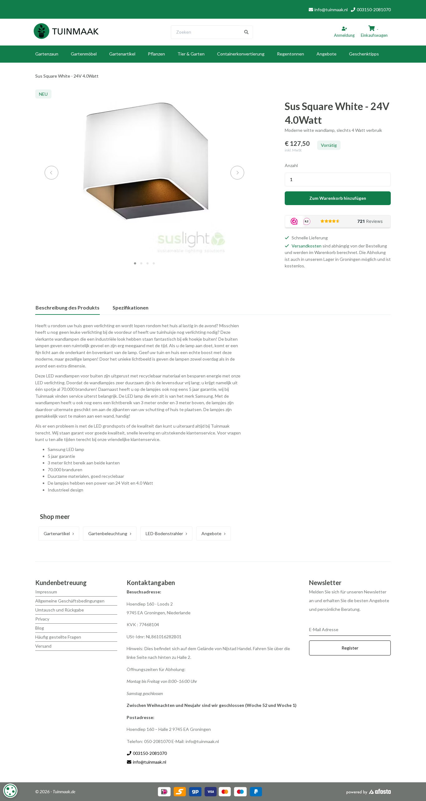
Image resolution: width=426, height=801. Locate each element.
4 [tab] (154, 264)
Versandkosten (307, 245)
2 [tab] (141, 264)
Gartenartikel (122, 53)
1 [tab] (135, 264)
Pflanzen (156, 53)
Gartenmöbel (84, 53)
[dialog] (10, 791)
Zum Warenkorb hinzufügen (337, 198)
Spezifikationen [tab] (130, 307)
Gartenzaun (46, 53)
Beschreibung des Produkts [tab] (67, 307)
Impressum (46, 591)
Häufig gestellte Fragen (58, 637)
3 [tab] (147, 264)
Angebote (326, 53)
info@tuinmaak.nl (331, 9)
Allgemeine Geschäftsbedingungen (69, 600)
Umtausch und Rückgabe (59, 609)
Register (349, 647)
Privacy (42, 618)
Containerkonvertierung (240, 53)
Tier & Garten (191, 53)
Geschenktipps (364, 53)
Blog (39, 628)
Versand (43, 646)
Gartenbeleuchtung (107, 533)
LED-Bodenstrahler (164, 533)
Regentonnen (290, 53)
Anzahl (291, 165)
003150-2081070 (373, 9)
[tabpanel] (144, 172)
